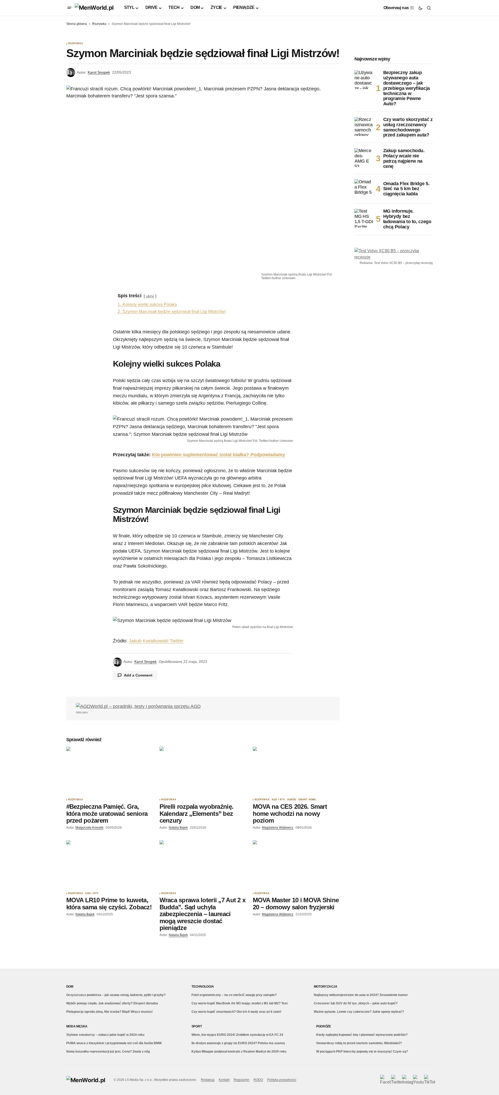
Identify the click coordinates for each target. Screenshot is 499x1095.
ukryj (150, 296)
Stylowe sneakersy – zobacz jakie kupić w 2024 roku (105, 1035)
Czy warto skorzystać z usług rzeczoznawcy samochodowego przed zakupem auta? (408, 127)
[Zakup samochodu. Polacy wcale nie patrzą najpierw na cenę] (363, 157)
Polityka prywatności (281, 1080)
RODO (258, 1080)
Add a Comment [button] (138, 675)
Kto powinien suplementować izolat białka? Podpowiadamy (218, 454)
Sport (196, 1026)
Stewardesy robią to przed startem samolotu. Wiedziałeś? (359, 1043)
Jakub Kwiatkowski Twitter (156, 640)
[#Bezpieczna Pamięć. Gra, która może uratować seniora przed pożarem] (109, 771)
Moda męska (77, 1026)
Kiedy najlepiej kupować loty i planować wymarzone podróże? (362, 1035)
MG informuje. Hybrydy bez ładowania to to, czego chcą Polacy (407, 219)
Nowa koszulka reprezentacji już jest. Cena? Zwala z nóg (108, 1051)
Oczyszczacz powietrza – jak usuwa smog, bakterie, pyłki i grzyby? (116, 995)
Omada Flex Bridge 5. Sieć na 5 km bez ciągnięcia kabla (406, 189)
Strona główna (76, 24)
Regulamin (241, 1080)
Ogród (292, 800)
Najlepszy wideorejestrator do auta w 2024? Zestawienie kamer (361, 995)
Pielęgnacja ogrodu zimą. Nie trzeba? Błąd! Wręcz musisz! (109, 1012)
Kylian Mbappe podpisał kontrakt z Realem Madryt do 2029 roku (238, 1051)
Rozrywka (99, 24)
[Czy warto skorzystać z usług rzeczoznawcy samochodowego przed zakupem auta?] (363, 126)
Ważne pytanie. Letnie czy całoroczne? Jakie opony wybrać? (359, 1012)
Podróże (323, 1026)
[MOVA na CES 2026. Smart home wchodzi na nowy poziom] (296, 771)
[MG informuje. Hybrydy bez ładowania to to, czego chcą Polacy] (363, 218)
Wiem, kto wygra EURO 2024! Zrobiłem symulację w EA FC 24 (237, 1035)
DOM (69, 986)
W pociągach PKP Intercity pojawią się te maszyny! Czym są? (362, 1051)
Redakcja (208, 1080)
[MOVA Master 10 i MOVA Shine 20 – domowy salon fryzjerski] (296, 864)
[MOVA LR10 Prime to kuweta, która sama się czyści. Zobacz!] (109, 864)
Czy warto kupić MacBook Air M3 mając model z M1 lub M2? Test (239, 1003)
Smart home (307, 800)
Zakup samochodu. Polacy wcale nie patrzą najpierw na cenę (404, 158)
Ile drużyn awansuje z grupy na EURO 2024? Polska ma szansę (238, 1043)
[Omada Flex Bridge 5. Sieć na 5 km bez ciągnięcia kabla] (363, 188)
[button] (69, 8)
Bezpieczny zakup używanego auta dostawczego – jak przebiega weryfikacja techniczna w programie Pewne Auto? (406, 88)
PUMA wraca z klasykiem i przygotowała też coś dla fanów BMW (114, 1043)
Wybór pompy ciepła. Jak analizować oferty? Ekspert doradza (112, 1003)
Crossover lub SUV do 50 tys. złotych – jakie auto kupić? (356, 1003)
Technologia (202, 986)
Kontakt (224, 1080)
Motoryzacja (325, 986)
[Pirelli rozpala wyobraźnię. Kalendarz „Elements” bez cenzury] (203, 771)
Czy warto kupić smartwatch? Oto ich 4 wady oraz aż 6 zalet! (236, 1012)
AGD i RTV (278, 800)
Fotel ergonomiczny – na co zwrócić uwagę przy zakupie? (234, 995)
